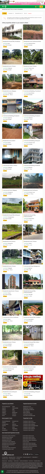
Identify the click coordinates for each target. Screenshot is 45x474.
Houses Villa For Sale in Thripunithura (30, 440)
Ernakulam (4, 411)
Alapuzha (4, 408)
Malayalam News (12, 457)
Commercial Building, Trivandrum (32, 91)
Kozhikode (4, 414)
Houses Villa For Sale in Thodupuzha (9, 447)
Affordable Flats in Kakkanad (28, 409)
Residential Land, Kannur (9, 241)
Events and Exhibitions (24, 460)
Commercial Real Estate (27, 449)
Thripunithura (14, 428)
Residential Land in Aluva (6, 440)
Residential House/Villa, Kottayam (11, 215)
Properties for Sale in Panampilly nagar (30, 425)
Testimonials (16, 460)
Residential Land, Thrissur (9, 66)
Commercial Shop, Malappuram (32, 266)
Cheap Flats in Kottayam (27, 414)
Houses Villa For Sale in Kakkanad (29, 438)
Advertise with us (37, 460)
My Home (31, 460)
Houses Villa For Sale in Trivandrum (8, 435)
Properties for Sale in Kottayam (29, 424)
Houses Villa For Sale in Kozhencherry (30, 446)
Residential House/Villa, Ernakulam (11, 41)
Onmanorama (19, 457)
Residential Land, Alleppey (9, 91)
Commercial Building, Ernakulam (11, 116)
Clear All (29, 13)
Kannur (3, 415)
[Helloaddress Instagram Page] (27, 454)
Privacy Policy (28, 472)
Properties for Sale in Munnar (28, 430)
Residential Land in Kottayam (7, 437)
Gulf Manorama (5, 458)
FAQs (38, 472)
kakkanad (14, 424)
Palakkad (4, 412)
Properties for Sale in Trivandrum (29, 422)
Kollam (13, 406)
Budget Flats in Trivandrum (28, 408)
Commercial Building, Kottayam (32, 140)
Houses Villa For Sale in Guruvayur (29, 443)
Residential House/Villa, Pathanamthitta (30, 215)
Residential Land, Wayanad (10, 367)
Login (41, 6)
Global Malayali (12, 458)
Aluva (13, 422)
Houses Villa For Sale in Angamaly (8, 441)
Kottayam (4, 409)
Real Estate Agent (5, 446)
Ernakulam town (15, 421)
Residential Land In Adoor (27, 447)
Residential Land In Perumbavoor (8, 444)
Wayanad (14, 414)
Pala (3, 427)
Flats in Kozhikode (26, 412)
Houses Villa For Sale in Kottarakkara (30, 444)
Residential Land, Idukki (29, 367)
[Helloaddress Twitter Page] (25, 454)
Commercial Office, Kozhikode (10, 317)
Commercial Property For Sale (8, 449)
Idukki (13, 409)
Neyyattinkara (4, 430)
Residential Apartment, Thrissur (11, 291)
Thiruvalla (4, 428)
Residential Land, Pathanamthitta (32, 41)
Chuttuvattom (35, 457)
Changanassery (5, 424)
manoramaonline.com (34, 470)
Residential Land (18, 13)
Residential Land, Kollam (9, 140)
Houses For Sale (26, 441)
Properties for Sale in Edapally (29, 427)
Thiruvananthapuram (6, 406)
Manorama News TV (27, 457)
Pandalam (10, 13)
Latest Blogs (10, 460)
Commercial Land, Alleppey (10, 190)
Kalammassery (15, 425)
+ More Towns (15, 430)
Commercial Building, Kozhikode (32, 165)
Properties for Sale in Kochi (28, 421)
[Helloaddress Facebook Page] (23, 454)
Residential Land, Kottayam (31, 190)
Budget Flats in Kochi (27, 406)
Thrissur (13, 411)
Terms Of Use (34, 472)
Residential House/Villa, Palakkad (32, 317)
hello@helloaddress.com (33, 467)
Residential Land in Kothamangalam (9, 443)
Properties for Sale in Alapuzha (29, 428)
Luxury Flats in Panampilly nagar (29, 415)
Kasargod (14, 415)
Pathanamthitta (15, 408)
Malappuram (14, 412)
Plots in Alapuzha (26, 411)
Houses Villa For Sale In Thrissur (29, 437)
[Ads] (22, 2)
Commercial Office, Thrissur (10, 165)
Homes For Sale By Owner (7, 438)
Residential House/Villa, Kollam (31, 342)
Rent (25, 13)
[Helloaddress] (5, 7)
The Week (18, 458)
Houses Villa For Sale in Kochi (28, 435)
